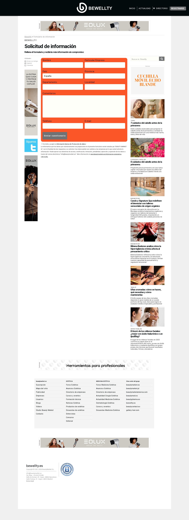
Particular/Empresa (94, 60)
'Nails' (133, 287)
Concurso (70, 417)
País (45, 71)
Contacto (39, 414)
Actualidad (144, 8)
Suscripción (41, 385)
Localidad (90, 82)
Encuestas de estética (75, 410)
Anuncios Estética (73, 388)
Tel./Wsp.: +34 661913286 (35, 475)
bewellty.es (131, 403)
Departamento (50, 82)
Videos (39, 406)
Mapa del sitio (42, 388)
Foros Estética (72, 385)
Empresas (40, 396)
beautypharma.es (133, 399)
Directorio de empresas (75, 392)
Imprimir (29, 63)
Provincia (89, 71)
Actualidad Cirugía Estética (107, 396)
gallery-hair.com (132, 410)
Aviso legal (30, 481)
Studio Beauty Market (44, 410)
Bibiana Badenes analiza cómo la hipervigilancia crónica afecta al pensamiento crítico (146, 249)
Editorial (69, 421)
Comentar (30, 65)
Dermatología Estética (105, 403)
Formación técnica (73, 399)
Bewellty (28, 37)
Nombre (47, 60)
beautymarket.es (133, 385)
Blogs (38, 403)
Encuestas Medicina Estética (108, 410)
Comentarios (49, 93)
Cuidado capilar (138, 159)
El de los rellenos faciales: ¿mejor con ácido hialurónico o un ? (147, 334)
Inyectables (136, 329)
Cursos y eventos (73, 396)
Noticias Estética (73, 403)
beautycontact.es (133, 406)
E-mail (88, 121)
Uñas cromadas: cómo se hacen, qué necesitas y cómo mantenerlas (146, 292)
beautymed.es (132, 396)
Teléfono (47, 121)
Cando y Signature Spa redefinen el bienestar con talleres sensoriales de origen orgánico (146, 203)
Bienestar (135, 198)
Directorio (162, 8)
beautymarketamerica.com (137, 392)
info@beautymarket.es (34, 473)
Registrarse (177, 8)
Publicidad (40, 392)
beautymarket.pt (132, 388)
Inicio (132, 8)
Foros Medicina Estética (106, 385)
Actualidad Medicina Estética (108, 399)
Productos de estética (75, 406)
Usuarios (39, 399)
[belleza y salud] (94, 12)
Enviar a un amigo (32, 61)
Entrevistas (70, 414)
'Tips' (133, 121)
